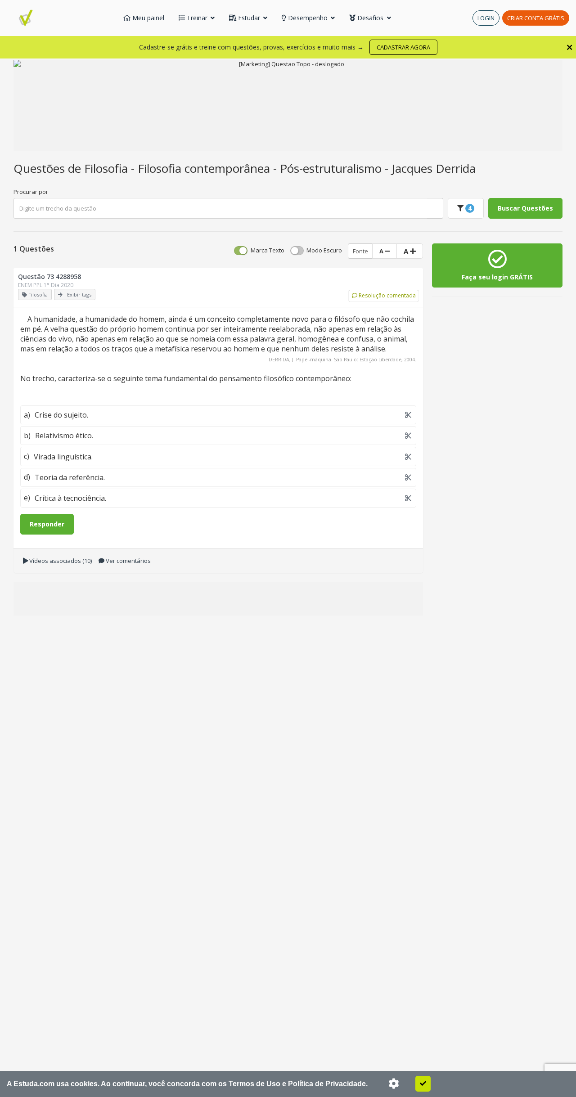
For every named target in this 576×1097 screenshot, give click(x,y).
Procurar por (31, 192)
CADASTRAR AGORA (403, 47)
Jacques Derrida (434, 168)
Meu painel (147, 17)
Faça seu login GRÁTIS (497, 277)
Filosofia (107, 168)
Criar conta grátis (535, 18)
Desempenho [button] (307, 17)
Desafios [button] (370, 17)
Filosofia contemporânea (205, 168)
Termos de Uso (254, 1084)
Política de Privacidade (327, 1084)
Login (486, 18)
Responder (47, 524)
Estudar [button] (249, 17)
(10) (60, 561)
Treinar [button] (197, 17)
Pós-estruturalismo (332, 168)
